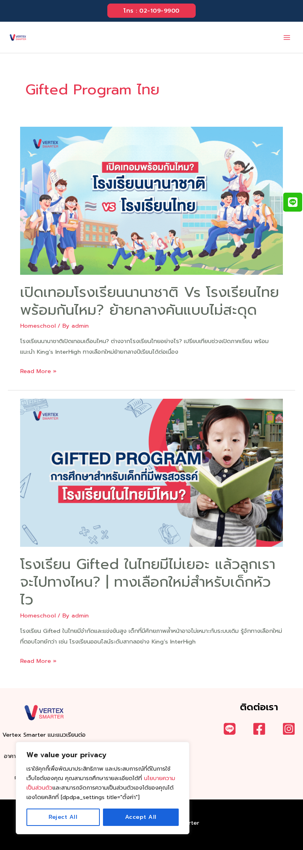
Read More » (38, 371)
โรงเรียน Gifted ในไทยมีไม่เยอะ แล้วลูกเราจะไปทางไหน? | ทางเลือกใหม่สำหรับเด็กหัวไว (147, 581)
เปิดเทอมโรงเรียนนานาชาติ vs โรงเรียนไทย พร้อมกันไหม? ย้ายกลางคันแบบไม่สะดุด (149, 301)
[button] (151, 11)
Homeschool (38, 325)
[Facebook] (259, 728)
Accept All (141, 817)
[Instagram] (288, 728)
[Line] (229, 728)
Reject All (63, 817)
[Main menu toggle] (287, 37)
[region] (102, 788)
